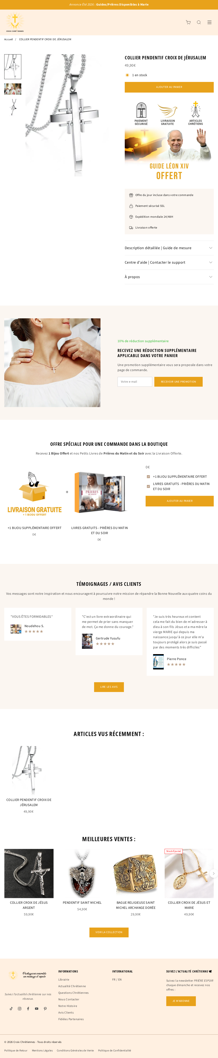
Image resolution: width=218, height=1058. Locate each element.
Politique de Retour (16, 1050)
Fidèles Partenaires (71, 1019)
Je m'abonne (181, 1001)
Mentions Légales (42, 1050)
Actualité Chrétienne (72, 986)
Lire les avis (109, 687)
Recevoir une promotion (178, 382)
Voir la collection (109, 932)
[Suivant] (213, 873)
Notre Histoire (67, 1006)
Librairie (63, 980)
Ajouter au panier (169, 87)
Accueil (8, 39)
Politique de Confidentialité (114, 1050)
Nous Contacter (68, 999)
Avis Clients (66, 1013)
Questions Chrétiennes (73, 993)
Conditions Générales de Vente (75, 1050)
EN (120, 980)
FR (114, 980)
